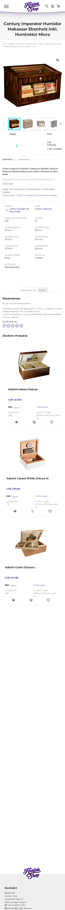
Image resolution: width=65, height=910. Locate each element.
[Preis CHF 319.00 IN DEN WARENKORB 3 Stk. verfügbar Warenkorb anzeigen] (31, 601)
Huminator (51, 195)
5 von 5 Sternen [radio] (21, 326)
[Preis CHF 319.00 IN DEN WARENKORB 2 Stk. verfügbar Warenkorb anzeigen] (34, 423)
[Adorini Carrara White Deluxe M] (32, 455)
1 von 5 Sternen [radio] (4, 326)
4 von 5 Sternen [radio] (17, 326)
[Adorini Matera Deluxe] (34, 366)
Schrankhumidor (33, 189)
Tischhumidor (31, 44)
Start (4, 44)
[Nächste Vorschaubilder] (60, 124)
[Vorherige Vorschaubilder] (4, 124)
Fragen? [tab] (42, 290)
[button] (58, 60)
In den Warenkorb (17, 145)
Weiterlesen (8, 183)
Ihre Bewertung (10, 321)
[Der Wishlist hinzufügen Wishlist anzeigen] (51, 423)
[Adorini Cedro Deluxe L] (31, 544)
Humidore (20, 44)
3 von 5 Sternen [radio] (13, 326)
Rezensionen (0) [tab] (28, 290)
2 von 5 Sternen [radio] (8, 326)
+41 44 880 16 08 (16, 905)
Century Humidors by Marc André (19, 210)
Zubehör (11, 44)
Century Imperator (43, 209)
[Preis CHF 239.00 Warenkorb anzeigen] (32, 512)
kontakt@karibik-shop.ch (19, 908)
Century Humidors (25, 195)
